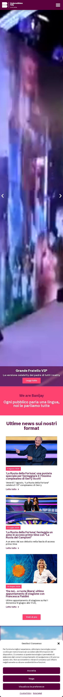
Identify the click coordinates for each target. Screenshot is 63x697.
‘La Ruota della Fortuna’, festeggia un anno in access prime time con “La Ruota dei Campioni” (29, 535)
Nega (31, 678)
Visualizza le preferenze (31, 686)
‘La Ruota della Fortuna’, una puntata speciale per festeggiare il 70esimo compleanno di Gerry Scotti (29, 476)
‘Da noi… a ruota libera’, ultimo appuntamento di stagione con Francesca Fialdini (25, 593)
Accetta (31, 670)
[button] (58, 643)
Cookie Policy (26, 693)
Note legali (37, 693)
